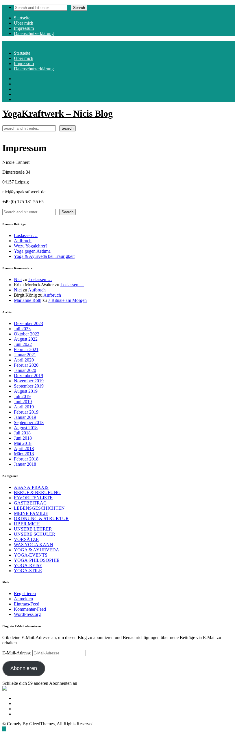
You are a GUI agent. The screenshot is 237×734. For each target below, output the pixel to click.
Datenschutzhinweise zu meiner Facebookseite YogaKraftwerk (71, 703)
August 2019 (26, 391)
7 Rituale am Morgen (67, 300)
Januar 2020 (25, 370)
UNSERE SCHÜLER (34, 534)
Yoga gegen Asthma (32, 251)
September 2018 (29, 422)
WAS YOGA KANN (33, 544)
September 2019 (29, 385)
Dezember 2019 (28, 375)
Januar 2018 (25, 464)
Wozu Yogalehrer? (30, 245)
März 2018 (24, 453)
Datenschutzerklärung (34, 33)
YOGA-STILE (28, 570)
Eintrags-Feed (26, 603)
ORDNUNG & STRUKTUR (41, 518)
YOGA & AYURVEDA (36, 549)
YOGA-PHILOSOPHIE (37, 560)
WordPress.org (27, 614)
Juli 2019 (22, 396)
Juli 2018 (22, 432)
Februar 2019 (26, 412)
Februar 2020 (26, 365)
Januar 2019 (25, 417)
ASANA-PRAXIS (31, 487)
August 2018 (26, 427)
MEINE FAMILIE (31, 513)
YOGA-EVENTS (30, 555)
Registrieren (25, 593)
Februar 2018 (26, 458)
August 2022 (26, 339)
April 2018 (24, 448)
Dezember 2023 (28, 323)
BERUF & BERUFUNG (37, 492)
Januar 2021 (25, 354)
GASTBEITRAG (30, 502)
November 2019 (29, 380)
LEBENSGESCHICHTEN (39, 508)
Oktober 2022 (26, 333)
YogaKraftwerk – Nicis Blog (57, 113)
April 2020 (24, 359)
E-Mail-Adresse (17, 652)
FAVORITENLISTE (33, 497)
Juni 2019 (23, 401)
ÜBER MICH (27, 523)
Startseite (22, 17)
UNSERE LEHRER (33, 528)
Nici (18, 279)
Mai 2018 (23, 443)
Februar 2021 (26, 349)
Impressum (24, 28)
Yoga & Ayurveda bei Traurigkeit (44, 256)
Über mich (23, 23)
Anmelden (23, 598)
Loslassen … (26, 235)
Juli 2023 (22, 328)
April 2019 (24, 406)
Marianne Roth (27, 300)
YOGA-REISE (28, 565)
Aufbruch (23, 240)
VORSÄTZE (26, 539)
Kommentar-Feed (30, 609)
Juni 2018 (23, 438)
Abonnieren (23, 668)
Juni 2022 (23, 344)
